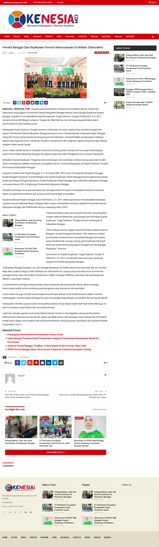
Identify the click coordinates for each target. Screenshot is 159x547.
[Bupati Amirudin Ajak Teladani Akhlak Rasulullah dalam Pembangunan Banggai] (119, 105)
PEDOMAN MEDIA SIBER (42, 2)
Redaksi (60, 2)
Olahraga (69, 37)
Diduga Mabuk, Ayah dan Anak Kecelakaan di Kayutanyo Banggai (28, 222)
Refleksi (130, 37)
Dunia (26, 37)
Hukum (105, 52)
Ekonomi (37, 37)
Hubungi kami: (7, 502)
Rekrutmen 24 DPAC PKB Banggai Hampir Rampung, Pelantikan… (27, 251)
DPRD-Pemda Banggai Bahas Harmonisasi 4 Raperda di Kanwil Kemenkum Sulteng (49, 349)
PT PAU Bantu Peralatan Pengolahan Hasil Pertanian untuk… (27, 237)
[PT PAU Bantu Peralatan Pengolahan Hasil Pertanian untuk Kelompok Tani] (7, 237)
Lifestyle (83, 37)
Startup (49, 37)
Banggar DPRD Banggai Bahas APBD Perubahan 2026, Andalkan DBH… (141, 91)
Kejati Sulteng (12, 357)
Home (6, 37)
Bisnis (87, 537)
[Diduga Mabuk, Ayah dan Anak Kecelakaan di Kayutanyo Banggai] (7, 223)
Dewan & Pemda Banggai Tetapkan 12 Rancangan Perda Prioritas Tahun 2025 (46, 345)
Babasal (118, 37)
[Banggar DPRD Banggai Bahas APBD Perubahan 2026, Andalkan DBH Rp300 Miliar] (119, 92)
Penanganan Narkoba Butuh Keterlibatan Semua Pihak (35, 334)
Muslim (94, 37)
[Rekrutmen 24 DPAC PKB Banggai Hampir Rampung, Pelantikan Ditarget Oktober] (7, 251)
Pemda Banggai (24, 357)
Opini (59, 37)
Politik (17, 37)
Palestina (106, 37)
